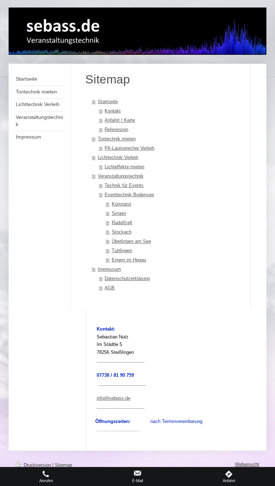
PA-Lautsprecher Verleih (129, 148)
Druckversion (37, 465)
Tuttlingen (122, 250)
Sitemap (63, 465)
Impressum (109, 269)
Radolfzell (122, 222)
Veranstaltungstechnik (121, 176)
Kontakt (113, 111)
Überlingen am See (131, 241)
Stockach (121, 232)
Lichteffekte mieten (124, 166)
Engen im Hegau (129, 260)
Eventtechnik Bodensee (129, 194)
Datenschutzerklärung (127, 278)
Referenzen (116, 129)
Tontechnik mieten (117, 138)
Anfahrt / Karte (120, 120)
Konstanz (121, 204)
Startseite (108, 101)
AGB (110, 287)
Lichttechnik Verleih (118, 157)
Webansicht (247, 464)
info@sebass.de (113, 398)
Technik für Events (124, 185)
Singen (119, 213)
